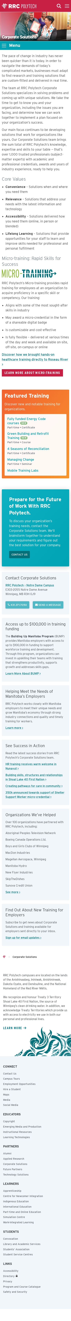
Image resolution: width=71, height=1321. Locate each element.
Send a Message (49, 604)
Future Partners (12, 1169)
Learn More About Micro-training (32, 372)
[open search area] (59, 6)
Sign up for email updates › (23, 937)
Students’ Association (16, 1249)
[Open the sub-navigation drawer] (4, 45)
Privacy (7, 1281)
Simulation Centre (14, 1217)
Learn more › (14, 728)
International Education (17, 1206)
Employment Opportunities (19, 1084)
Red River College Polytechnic (19, 6)
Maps (6, 1094)
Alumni (7, 1153)
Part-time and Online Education (22, 1212)
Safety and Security (15, 1291)
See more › (12, 892)
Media (6, 1099)
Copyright (9, 1121)
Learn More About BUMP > (23, 673)
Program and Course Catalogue (22, 1286)
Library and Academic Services (21, 1244)
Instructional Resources (17, 1131)
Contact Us (9, 1073)
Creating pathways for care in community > (34, 786)
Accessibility (10, 1270)
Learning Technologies (16, 1137)
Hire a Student (12, 1089)
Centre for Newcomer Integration (23, 1196)
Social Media (10, 1105)
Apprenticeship (12, 1190)
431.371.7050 (18, 604)
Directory (9, 1276)
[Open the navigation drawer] (67, 6)
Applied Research (13, 1158)
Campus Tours (11, 1078)
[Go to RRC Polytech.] (4, 956)
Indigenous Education (16, 1201)
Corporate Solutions (15, 1164)
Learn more (12, 1028)
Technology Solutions (16, 1174)
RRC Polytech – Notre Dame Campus (29, 585)
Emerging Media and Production (22, 1126)
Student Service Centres (18, 1254)
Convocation (10, 1238)
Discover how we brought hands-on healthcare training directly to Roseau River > (35, 359)
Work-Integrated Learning (18, 1222)
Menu (14, 45)
